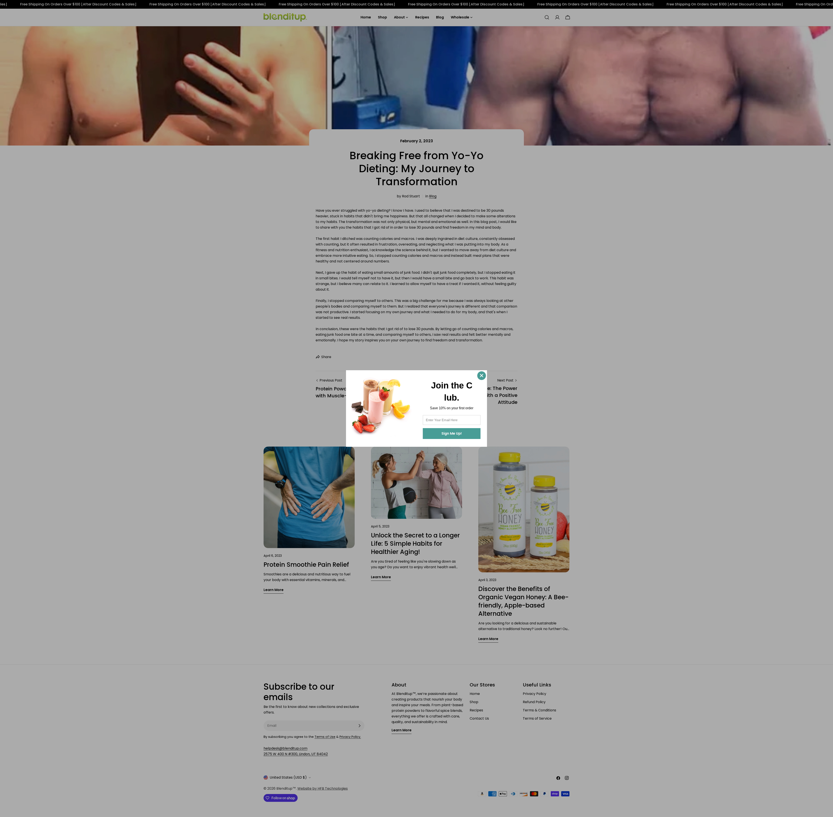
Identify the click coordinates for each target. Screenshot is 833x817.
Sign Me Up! (451, 433)
